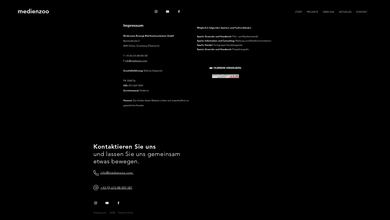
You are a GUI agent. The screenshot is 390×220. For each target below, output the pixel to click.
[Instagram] (156, 11)
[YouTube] (167, 11)
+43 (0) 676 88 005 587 (116, 187)
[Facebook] (179, 11)
